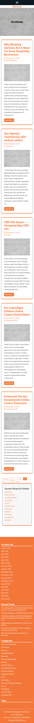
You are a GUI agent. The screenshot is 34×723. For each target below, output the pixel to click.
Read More (9, 120)
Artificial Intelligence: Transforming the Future (17, 613)
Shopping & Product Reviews (11, 683)
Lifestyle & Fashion (7, 674)
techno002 (8, 492)
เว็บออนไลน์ (9, 500)
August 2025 (5, 584)
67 (12, 482)
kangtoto (8, 512)
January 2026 (6, 569)
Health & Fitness (6, 665)
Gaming (4, 662)
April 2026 (5, 560)
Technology (5, 689)
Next (18, 482)
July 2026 (4, 551)
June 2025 (5, 590)
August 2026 (5, 548)
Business (4, 650)
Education (4, 656)
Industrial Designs (7, 671)
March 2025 (5, 599)
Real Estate (5, 680)
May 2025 (4, 593)
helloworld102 (10, 495)
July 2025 (4, 587)
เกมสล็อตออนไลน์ (11, 498)
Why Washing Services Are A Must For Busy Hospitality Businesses (17, 49)
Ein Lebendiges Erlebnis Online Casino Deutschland (16, 311)
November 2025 (7, 575)
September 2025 (7, 581)
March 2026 (5, 563)
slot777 (7, 503)
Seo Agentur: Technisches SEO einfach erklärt (15, 137)
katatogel (8, 514)
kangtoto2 (8, 509)
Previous (5, 479)
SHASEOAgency (11, 60)
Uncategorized (6, 695)
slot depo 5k (9, 517)
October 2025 (6, 578)
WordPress (21, 720)
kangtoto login (10, 506)
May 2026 (4, 557)
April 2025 (4, 596)
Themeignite (25, 717)
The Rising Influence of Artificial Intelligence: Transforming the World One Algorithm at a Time (16, 618)
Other (3, 677)
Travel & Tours (6, 692)
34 (3, 482)
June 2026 (5, 554)
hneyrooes (9, 146)
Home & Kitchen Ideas (9, 668)
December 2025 (7, 572)
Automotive (5, 647)
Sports (3, 686)
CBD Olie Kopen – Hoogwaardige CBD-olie (17, 225)
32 (20, 479)
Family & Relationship (8, 659)
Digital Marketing (7, 653)
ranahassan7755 (11, 320)
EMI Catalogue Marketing (19, 712)
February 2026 (6, 566)
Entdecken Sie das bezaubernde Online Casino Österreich (16, 400)
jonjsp (8, 235)
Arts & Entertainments (8, 644)
